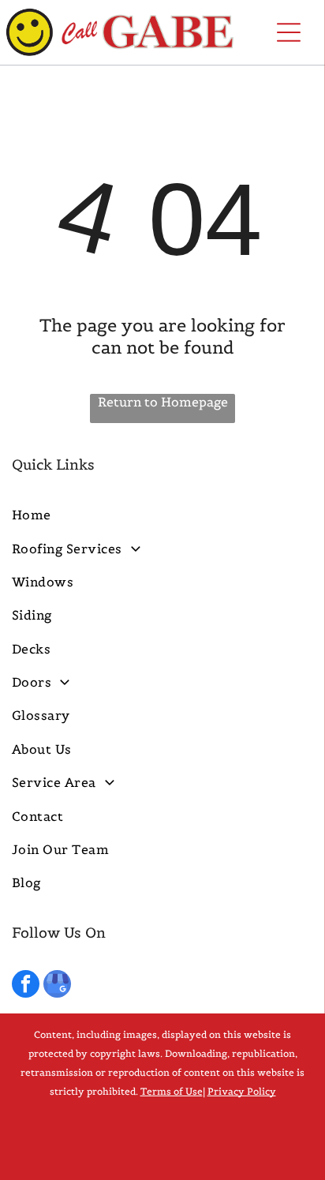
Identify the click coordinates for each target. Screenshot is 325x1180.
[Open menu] (289, 32)
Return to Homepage (163, 402)
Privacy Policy (241, 1091)
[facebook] (25, 986)
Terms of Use (171, 1091)
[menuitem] (162, 514)
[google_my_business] (57, 986)
